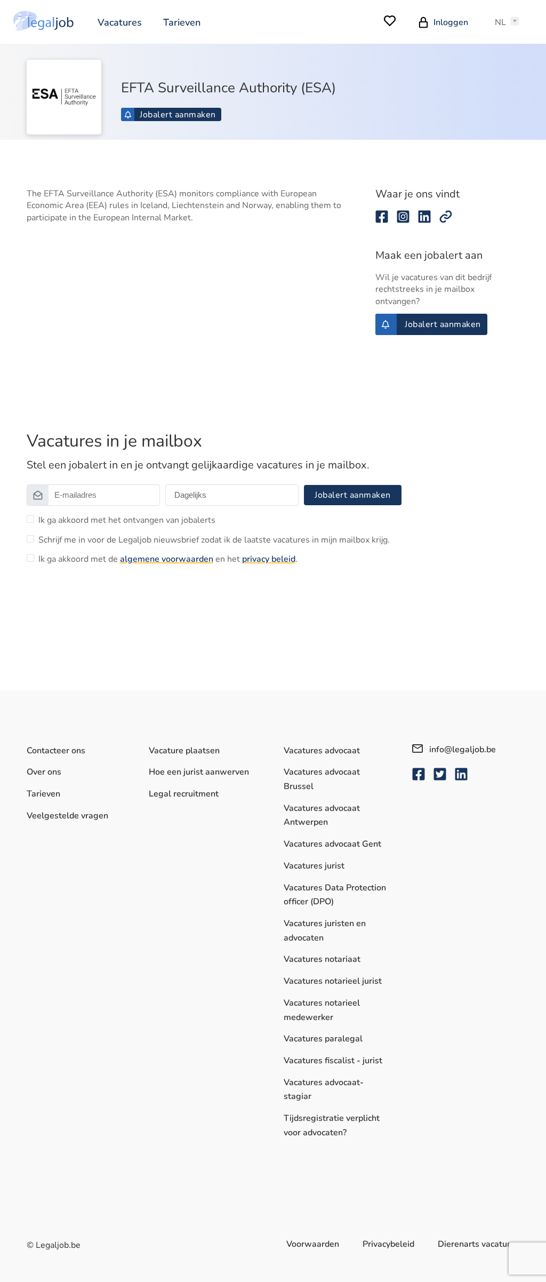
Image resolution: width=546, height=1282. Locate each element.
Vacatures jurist (314, 866)
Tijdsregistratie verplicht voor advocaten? (332, 1125)
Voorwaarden (312, 1244)
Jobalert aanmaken (178, 115)
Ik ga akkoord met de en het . (168, 559)
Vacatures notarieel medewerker (322, 1010)
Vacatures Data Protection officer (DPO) (335, 895)
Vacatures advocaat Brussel (322, 779)
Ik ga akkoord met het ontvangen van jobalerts (126, 520)
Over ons (44, 772)
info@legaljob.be (461, 749)
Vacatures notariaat (322, 959)
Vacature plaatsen (184, 751)
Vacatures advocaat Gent (332, 844)
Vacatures (120, 22)
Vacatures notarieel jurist (333, 981)
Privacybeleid (388, 1244)
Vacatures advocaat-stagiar (324, 1090)
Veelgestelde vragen (67, 816)
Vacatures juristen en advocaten (325, 931)
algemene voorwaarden (166, 559)
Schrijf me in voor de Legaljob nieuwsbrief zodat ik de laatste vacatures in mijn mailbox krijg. (214, 540)
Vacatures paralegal (323, 1039)
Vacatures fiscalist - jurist (333, 1060)
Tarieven (181, 22)
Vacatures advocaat (322, 751)
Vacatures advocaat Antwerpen (322, 815)
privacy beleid (268, 559)
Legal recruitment (184, 794)
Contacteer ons (56, 751)
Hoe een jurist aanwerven (199, 772)
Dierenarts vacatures (478, 1244)
